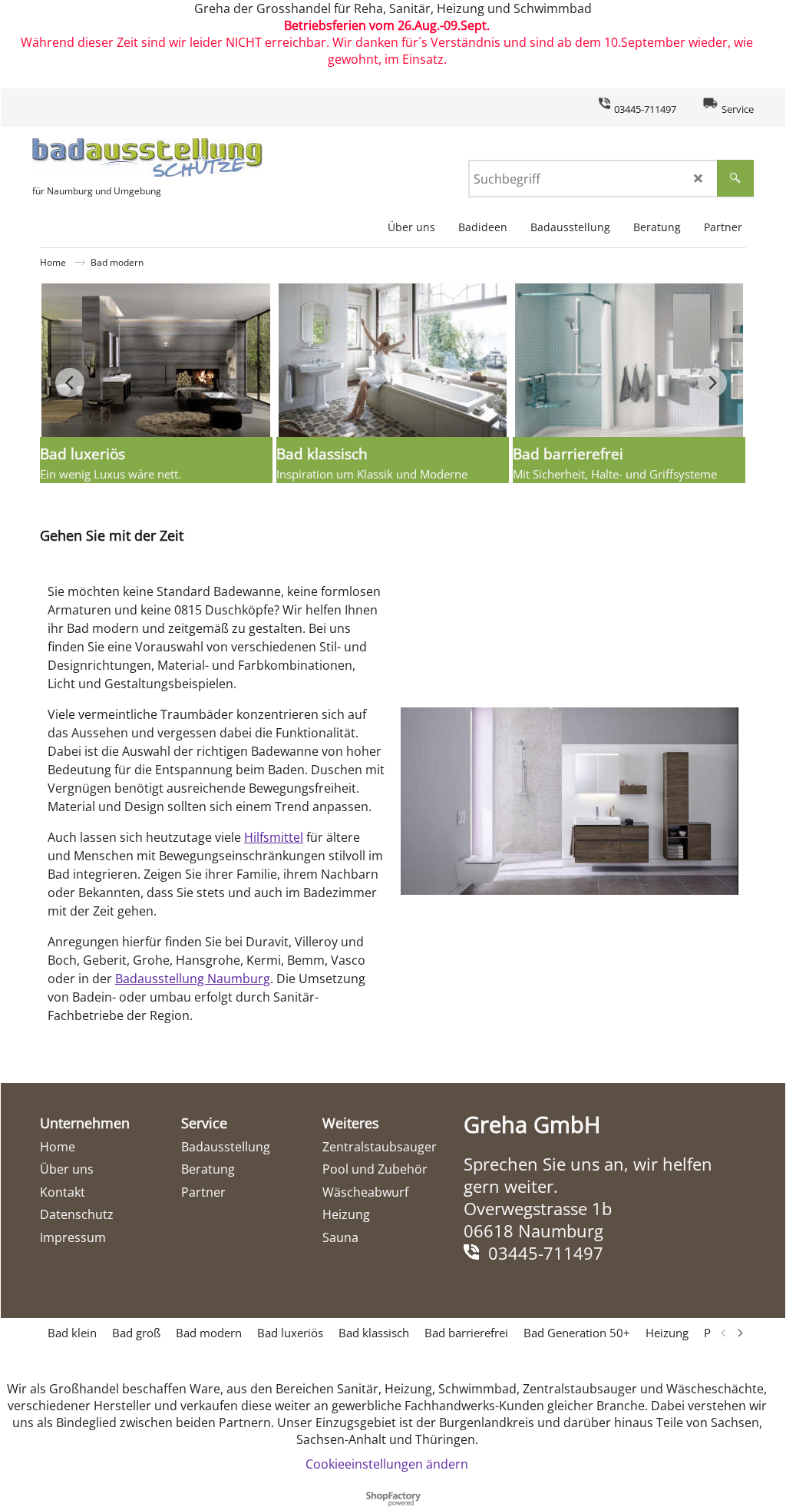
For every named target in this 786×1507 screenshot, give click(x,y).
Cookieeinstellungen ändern (386, 1464)
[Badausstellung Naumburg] (147, 157)
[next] (739, 1333)
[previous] (724, 1333)
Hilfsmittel (273, 837)
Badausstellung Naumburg (192, 978)
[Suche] (735, 178)
